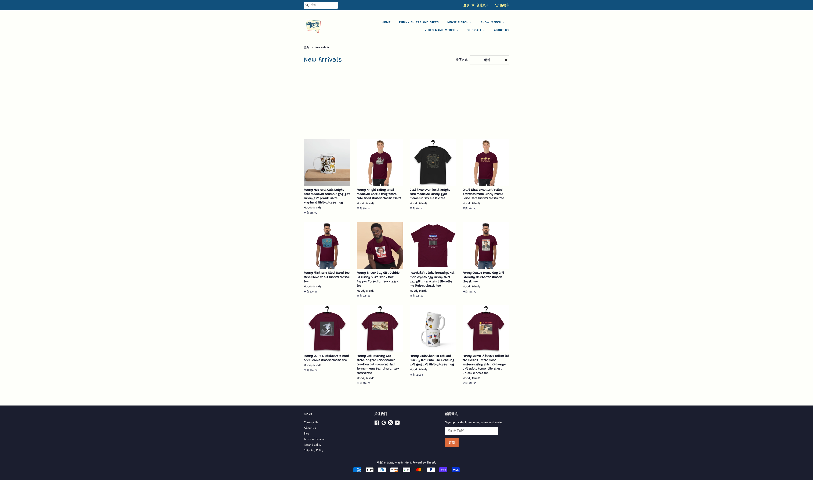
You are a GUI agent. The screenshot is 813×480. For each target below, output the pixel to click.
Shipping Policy (313, 450)
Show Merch (491, 22)
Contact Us (311, 422)
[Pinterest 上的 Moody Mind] (383, 423)
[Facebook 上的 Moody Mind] (376, 423)
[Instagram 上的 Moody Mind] (390, 423)
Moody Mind (403, 462)
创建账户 (482, 5)
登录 (466, 5)
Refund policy (312, 445)
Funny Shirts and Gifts (419, 22)
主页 (306, 47)
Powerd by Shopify (424, 462)
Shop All (475, 30)
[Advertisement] (406, 103)
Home (386, 22)
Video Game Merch (441, 30)
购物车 (504, 5)
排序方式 (461, 60)
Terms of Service (314, 439)
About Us (501, 30)
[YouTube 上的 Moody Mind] (397, 423)
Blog (306, 433)
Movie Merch (458, 22)
